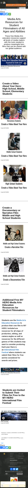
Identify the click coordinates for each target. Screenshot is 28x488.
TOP (2, 443)
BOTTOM (3, 9)
